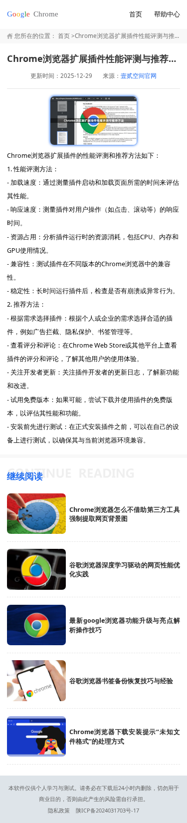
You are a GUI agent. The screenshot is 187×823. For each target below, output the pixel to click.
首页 (135, 13)
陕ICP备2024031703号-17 (107, 810)
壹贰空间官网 (139, 75)
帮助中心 (167, 13)
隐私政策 (59, 810)
